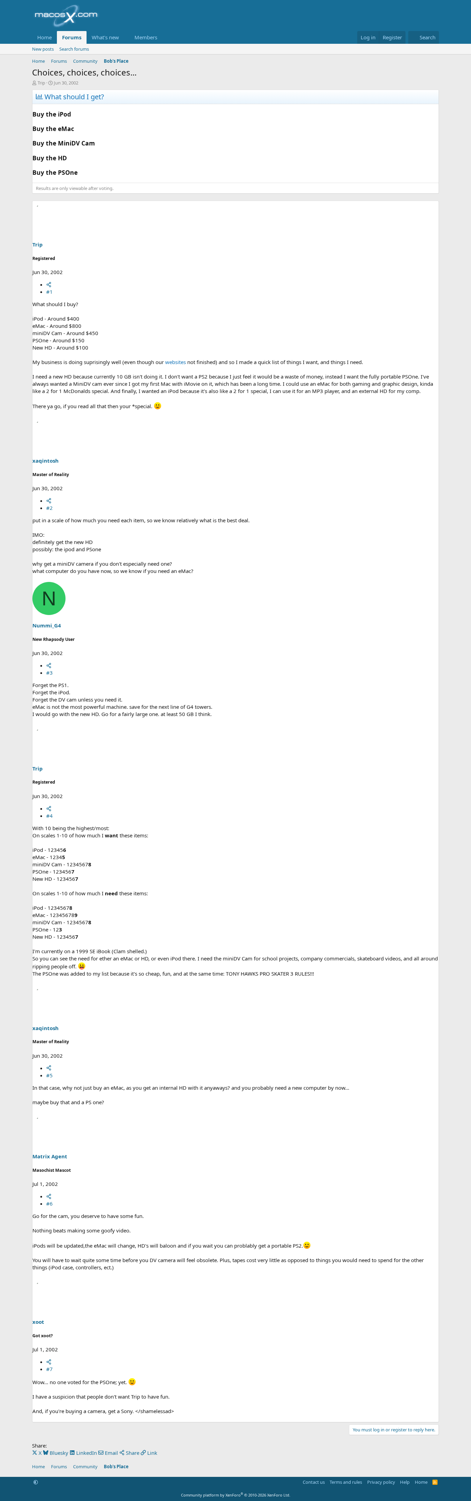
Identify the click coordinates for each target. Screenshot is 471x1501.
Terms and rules (346, 1482)
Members (145, 37)
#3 (49, 672)
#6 (49, 1203)
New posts (43, 49)
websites (175, 362)
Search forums (74, 49)
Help (405, 1482)
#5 (49, 1075)
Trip (41, 83)
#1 (49, 291)
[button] (124, 37)
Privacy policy (381, 1482)
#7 (49, 1369)
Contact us (314, 1482)
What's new (105, 37)
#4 (49, 815)
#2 (49, 507)
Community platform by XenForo (235, 1495)
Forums (71, 37)
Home (44, 37)
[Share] (48, 284)
